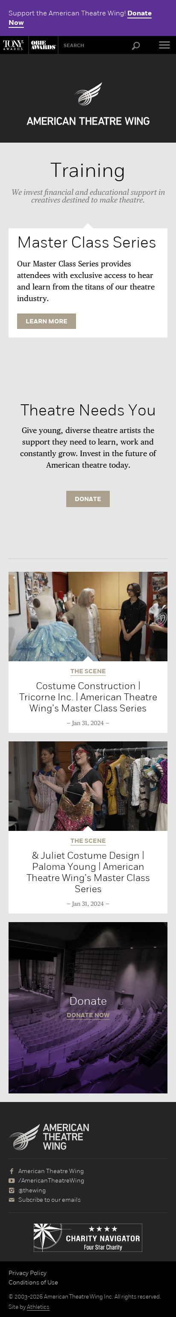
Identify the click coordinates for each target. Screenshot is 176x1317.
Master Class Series (86, 242)
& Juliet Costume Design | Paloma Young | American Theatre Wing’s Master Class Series (88, 872)
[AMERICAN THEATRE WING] (88, 103)
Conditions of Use (33, 1282)
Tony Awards (14, 45)
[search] (136, 46)
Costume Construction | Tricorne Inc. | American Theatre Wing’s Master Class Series (88, 697)
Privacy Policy (28, 1273)
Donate (88, 1007)
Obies (42, 45)
